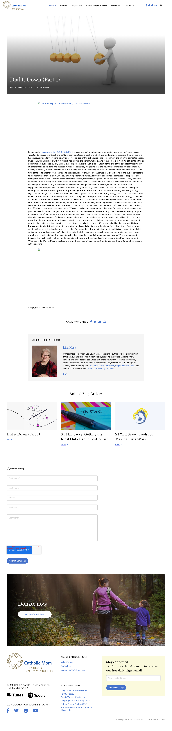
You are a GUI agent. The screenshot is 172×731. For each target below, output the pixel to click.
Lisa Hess (44, 87)
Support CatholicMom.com (73, 670)
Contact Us (66, 666)
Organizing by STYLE (125, 365)
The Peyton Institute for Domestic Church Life (77, 708)
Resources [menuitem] (115, 5)
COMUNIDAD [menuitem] (129, 5)
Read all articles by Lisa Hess (101, 368)
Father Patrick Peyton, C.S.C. (74, 704)
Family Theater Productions (73, 697)
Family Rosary (67, 693)
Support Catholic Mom (34, 614)
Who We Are (67, 662)
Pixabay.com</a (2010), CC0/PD (56, 152)
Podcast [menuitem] (63, 5)
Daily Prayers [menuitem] (76, 5)
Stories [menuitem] (52, 5)
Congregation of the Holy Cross (75, 700)
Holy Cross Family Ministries (74, 690)
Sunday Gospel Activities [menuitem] (96, 5)
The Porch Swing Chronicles (101, 365)
